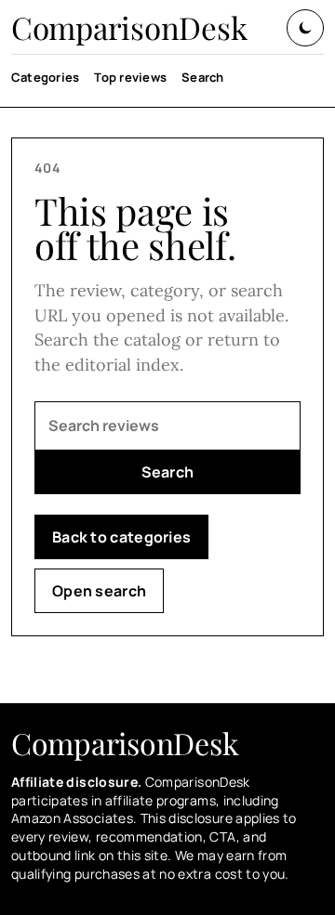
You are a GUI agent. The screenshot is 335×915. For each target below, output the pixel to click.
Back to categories (121, 537)
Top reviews (130, 77)
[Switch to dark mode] (305, 27)
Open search (99, 591)
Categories (45, 77)
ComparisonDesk (129, 27)
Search (202, 77)
